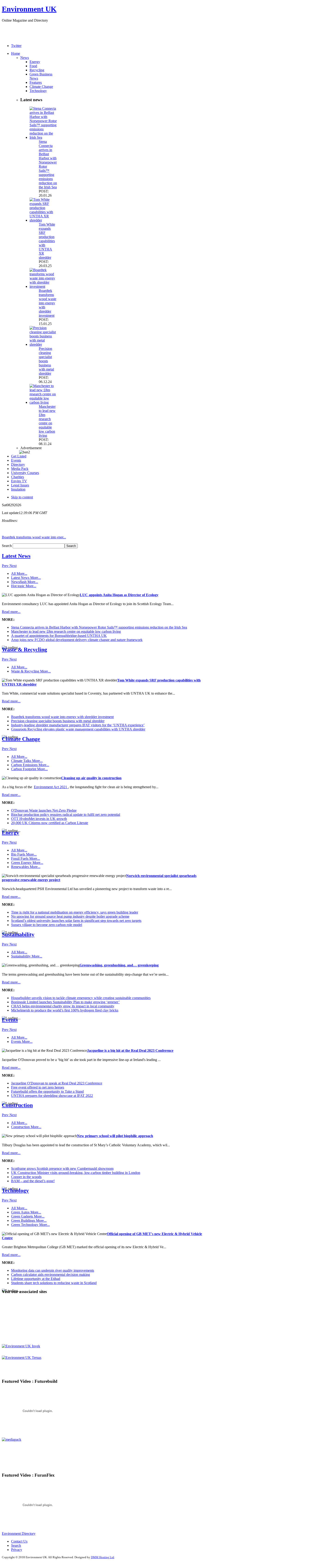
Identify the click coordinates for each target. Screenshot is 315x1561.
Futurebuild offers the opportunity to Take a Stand (47, 1091)
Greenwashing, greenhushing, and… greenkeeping (119, 965)
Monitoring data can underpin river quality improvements (52, 1270)
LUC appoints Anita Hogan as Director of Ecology (119, 595)
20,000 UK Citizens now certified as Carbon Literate (49, 823)
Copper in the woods (26, 1177)
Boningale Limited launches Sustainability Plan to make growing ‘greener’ (65, 1002)
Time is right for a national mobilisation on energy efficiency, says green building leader (74, 912)
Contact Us (19, 1541)
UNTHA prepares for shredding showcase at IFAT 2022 (52, 1096)
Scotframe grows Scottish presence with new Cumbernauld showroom (62, 1168)
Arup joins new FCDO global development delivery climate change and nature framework (77, 640)
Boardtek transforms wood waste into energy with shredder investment (47, 303)
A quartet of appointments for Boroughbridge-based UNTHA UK (59, 636)
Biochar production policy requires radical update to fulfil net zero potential (65, 814)
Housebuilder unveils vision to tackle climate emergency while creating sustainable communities (81, 998)
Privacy (16, 1550)
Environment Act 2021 (51, 787)
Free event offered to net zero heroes (37, 1087)
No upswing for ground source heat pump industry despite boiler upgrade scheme (70, 916)
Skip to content (22, 497)
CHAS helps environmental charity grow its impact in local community (62, 1006)
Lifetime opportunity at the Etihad (35, 1279)
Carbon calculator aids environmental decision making (50, 1274)
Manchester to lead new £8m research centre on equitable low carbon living (47, 421)
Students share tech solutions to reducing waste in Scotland (54, 1283)
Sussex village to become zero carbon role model (46, 925)
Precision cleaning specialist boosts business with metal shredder (46, 361)
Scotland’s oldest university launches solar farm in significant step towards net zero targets (76, 921)
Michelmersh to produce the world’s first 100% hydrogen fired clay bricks (64, 1010)
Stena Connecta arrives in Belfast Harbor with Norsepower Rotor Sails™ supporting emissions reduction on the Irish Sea (99, 627)
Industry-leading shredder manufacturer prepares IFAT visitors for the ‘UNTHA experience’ (78, 725)
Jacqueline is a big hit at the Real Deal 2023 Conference (130, 1050)
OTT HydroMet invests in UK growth (39, 819)
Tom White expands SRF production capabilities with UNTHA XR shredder (47, 240)
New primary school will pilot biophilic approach (115, 1136)
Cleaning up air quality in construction (91, 778)
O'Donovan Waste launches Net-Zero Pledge (44, 810)
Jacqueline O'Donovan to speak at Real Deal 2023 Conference (56, 1083)
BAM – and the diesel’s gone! (33, 1181)
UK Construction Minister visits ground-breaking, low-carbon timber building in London (75, 1173)
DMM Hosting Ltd (102, 1557)
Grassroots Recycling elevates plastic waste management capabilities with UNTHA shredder (78, 729)
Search (7, 546)
